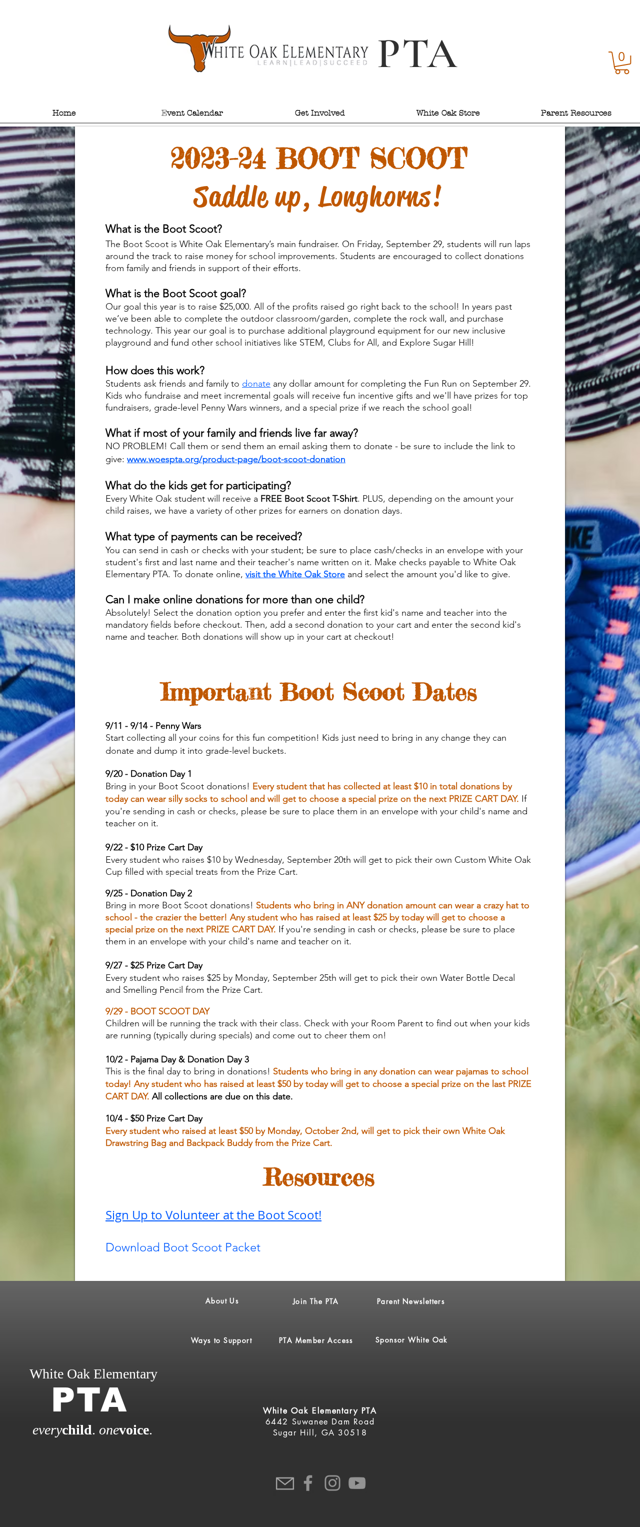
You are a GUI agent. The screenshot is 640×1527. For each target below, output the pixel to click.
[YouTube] (357, 1482)
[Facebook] (308, 1482)
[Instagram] (332, 1482)
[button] (622, 63)
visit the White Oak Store (295, 574)
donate (256, 383)
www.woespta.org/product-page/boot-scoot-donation (236, 459)
